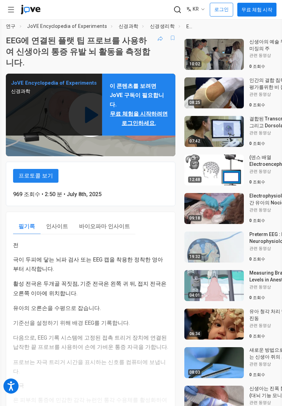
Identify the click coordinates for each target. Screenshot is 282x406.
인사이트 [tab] (57, 226)
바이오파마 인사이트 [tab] (104, 226)
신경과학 (129, 26)
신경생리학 (162, 26)
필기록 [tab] (27, 226)
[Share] (160, 38)
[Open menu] (11, 9)
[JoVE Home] (31, 9)
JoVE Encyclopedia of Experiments (67, 26)
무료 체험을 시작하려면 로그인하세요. (139, 118)
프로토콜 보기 (36, 175)
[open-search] (177, 10)
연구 (11, 26)
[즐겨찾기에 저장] (172, 38)
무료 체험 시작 (256, 9)
